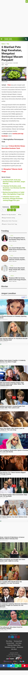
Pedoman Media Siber (14, 645)
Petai (9, 85)
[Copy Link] (24, 666)
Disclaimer (20, 647)
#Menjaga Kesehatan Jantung (8, 217)
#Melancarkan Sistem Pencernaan (9, 221)
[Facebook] (9, 637)
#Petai (19, 214)
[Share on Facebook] (3, 666)
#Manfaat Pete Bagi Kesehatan (9, 214)
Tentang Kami (18, 641)
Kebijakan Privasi (10, 647)
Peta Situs (9, 641)
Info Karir (14, 649)
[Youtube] (18, 637)
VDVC (19, 656)
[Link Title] (2, 39)
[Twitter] (12, 637)
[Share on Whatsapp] (18, 666)
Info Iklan (18, 643)
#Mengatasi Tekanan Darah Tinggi (9, 224)
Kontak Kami (10, 643)
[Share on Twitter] (11, 666)
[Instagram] (15, 637)
